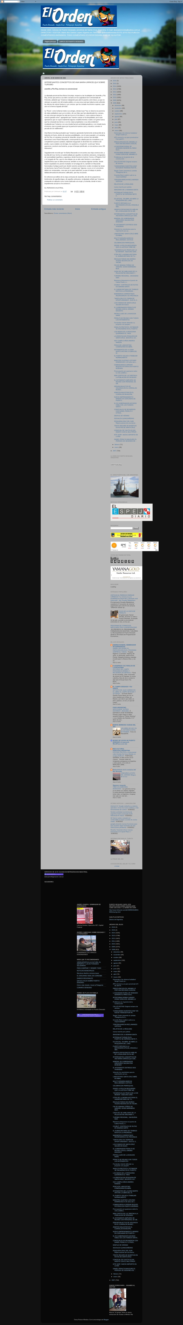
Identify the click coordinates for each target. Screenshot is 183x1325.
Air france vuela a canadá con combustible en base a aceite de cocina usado (124, 819)
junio (116, 122)
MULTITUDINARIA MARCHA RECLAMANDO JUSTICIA (123, 239)
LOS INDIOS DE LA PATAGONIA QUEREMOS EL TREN (125, 332)
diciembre (118, 105)
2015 (115, 83)
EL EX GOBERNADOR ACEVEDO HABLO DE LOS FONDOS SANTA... (125, 405)
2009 (115, 100)
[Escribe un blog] (77, 192)
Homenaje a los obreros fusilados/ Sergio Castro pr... (125, 133)
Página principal (50, 41)
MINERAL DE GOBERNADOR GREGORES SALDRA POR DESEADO (124, 220)
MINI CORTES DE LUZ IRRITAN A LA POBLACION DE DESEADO (125, 376)
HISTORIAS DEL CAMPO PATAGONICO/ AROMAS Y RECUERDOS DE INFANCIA (122, 671)
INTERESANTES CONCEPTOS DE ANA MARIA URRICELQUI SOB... (126, 215)
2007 (115, 451)
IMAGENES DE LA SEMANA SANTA (126, 190)
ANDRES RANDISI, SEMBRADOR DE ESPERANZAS (124, 645)
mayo (117, 125)
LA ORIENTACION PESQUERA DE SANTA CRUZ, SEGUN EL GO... (125, 337)
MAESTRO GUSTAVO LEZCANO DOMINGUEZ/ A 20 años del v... (125, 361)
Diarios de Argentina (116, 919)
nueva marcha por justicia (122, 187)
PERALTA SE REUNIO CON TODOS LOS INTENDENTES (126, 319)
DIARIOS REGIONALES (85, 978)
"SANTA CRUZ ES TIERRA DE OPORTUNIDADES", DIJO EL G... (126, 299)
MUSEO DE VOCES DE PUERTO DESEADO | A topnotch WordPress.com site (124, 742)
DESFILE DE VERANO (121, 416)
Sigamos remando (119, 785)
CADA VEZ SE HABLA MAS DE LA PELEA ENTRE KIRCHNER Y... (125, 272)
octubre (117, 111)
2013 (115, 89)
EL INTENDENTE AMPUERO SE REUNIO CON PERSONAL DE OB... (125, 381)
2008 (115, 103)
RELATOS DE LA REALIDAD (123, 184)
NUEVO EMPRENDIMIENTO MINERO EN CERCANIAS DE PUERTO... (124, 398)
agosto (117, 116)
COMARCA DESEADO (84, 987)
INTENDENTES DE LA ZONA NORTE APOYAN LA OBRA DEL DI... (125, 351)
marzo (117, 130)
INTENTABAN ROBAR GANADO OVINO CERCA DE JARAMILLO (125, 153)
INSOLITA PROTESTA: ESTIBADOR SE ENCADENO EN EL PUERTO (126, 328)
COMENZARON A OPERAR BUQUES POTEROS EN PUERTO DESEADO (126, 366)
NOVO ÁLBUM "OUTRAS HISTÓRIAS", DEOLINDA (121, 710)
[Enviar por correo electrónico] (75, 192)
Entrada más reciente (54, 209)
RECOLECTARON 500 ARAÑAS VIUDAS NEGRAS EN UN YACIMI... (125, 260)
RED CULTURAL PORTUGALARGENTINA (121, 749)
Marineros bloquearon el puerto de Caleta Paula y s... (125, 281)
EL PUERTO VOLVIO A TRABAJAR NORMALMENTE (125, 356)
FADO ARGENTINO (119, 707)
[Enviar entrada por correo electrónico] (71, 191)
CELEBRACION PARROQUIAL (124, 243)
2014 (115, 86)
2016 (115, 80)
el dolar (116, 866)
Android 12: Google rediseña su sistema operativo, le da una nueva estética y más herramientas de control (125, 807)
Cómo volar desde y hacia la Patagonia (90, 985)
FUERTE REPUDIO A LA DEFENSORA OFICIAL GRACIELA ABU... (126, 204)
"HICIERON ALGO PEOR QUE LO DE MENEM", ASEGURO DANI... (125, 251)
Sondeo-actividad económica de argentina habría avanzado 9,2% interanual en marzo (121, 813)
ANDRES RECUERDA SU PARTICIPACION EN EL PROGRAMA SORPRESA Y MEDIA (124, 650)
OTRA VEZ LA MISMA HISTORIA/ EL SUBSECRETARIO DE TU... (125, 255)
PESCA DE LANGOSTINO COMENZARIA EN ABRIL (123, 346)
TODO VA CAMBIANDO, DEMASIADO (120, 788)
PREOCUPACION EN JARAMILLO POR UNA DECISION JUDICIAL (125, 142)
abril (116, 127)
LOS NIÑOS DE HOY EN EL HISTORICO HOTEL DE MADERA (129, 730)
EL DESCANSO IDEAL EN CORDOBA (89, 976)
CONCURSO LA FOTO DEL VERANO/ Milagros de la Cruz (128, 774)
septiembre (119, 114)
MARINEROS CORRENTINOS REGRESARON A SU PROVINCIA (126, 294)
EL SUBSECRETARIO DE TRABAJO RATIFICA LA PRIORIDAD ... (126, 290)
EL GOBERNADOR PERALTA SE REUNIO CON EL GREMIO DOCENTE (125, 309)
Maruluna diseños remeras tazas (88, 973)
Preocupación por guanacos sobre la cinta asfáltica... (125, 372)
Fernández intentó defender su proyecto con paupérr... (124, 323)
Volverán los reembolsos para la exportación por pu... (125, 230)
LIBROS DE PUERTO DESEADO (71, 41)
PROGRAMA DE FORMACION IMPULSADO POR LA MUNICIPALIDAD (124, 626)
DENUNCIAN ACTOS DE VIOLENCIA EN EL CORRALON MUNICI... (125, 388)
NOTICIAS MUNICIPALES (85, 971)
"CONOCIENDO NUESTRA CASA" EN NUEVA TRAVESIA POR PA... (125, 167)
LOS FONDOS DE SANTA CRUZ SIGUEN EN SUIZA (125, 303)
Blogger (106, 1319)
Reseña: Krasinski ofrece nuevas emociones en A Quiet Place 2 (122, 830)
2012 (115, 92)
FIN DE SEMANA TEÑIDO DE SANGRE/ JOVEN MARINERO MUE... (125, 266)
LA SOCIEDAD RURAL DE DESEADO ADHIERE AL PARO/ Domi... (125, 148)
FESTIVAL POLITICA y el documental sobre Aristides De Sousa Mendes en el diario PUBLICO (124, 754)
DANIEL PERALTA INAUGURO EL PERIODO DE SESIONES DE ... (125, 440)
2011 (114, 94)
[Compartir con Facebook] (81, 192)
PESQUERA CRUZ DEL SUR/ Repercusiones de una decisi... (125, 422)
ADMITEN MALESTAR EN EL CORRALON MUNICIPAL (124, 393)
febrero (117, 444)
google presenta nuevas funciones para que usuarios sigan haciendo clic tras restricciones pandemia (124, 825)
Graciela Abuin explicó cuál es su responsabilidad (125, 176)
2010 (115, 97)
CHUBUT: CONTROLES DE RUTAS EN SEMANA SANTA (126, 285)
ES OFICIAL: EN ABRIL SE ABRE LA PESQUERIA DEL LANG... (126, 199)
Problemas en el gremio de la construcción (124, 158)
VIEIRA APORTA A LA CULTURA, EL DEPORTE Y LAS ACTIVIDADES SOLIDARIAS (89, 963)
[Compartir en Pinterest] (83, 192)
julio (116, 119)
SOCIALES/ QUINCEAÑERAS (124, 418)
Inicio (77, 209)
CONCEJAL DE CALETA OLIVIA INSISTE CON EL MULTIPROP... (125, 431)
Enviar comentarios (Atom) (63, 213)
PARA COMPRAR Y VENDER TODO (89, 968)
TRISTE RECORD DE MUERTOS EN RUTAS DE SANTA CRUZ (125, 426)
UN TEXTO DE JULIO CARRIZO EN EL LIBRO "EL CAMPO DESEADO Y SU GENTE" (124, 691)
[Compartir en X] (79, 192)
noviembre (118, 108)
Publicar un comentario (55, 200)
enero (117, 447)
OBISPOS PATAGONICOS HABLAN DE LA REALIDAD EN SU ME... (126, 210)
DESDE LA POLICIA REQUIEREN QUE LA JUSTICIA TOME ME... (125, 246)
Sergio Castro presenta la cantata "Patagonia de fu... (125, 171)
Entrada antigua (98, 209)
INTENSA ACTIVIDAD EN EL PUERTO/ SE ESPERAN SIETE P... (125, 194)
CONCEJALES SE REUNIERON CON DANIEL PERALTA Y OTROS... (124, 411)
